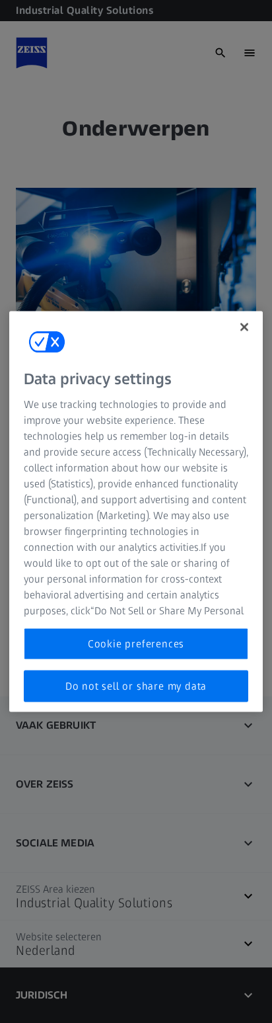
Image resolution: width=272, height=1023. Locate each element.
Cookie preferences (136, 643)
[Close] (244, 326)
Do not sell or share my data (136, 686)
